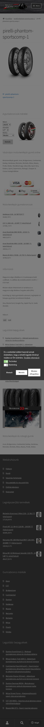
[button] (6, 361)
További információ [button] (31, 358)
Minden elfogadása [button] (34, 372)
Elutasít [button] (9, 372)
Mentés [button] (22, 372)
